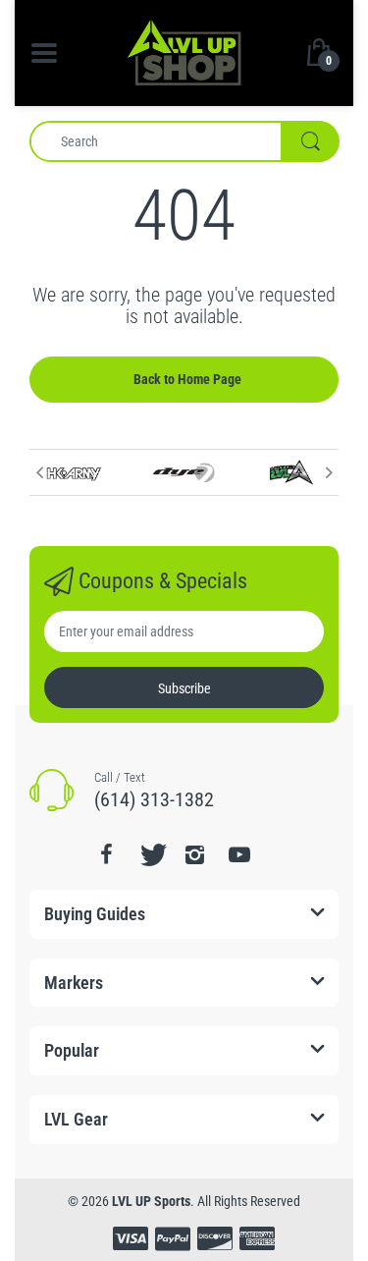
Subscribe (184, 688)
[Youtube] (239, 854)
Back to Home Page (187, 379)
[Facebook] (107, 854)
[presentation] (39, 472)
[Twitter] (151, 854)
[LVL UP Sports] (184, 51)
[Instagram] (195, 854)
